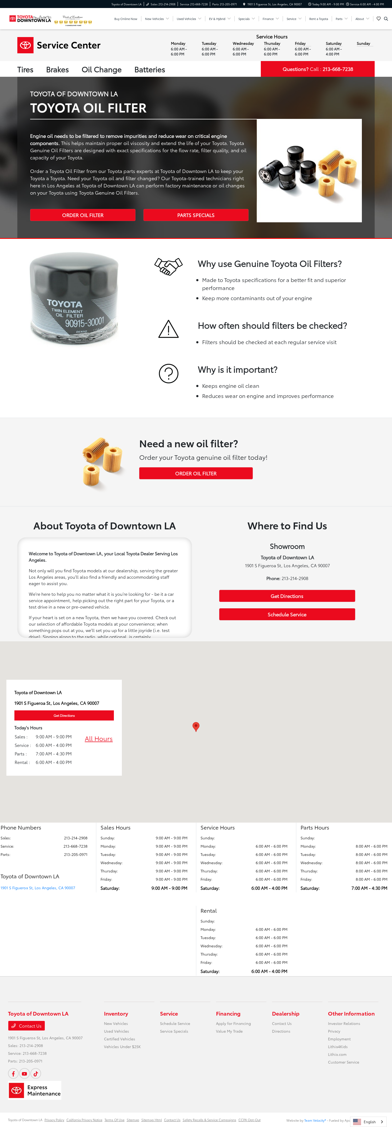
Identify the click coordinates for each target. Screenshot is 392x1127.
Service (169, 1013)
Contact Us (30, 1026)
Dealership (285, 1013)
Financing (228, 1013)
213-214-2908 (75, 837)
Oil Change (102, 68)
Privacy (334, 1031)
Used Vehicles (116, 1031)
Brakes (57, 68)
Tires (25, 68)
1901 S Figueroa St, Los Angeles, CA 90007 (38, 887)
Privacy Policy (54, 1119)
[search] (386, 18)
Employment (339, 1038)
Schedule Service (287, 614)
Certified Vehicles (119, 1038)
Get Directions (287, 595)
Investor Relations (344, 1023)
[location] (244, 4)
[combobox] (368, 1122)
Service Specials (174, 1031)
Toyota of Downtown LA (25, 1119)
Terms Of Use (115, 1119)
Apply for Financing (233, 1023)
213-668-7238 (75, 846)
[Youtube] (24, 1073)
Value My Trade (229, 1031)
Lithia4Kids (338, 1046)
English (370, 1121)
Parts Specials (196, 214)
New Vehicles (116, 1023)
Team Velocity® (315, 1120)
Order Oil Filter (82, 214)
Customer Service (343, 1062)
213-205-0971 (75, 854)
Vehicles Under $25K (122, 1046)
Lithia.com (337, 1054)
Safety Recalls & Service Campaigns (209, 1119)
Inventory (116, 1013)
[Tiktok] (35, 1073)
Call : (318, 68)
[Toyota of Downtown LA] (30, 18)
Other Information (351, 1013)
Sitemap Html (151, 1119)
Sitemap (133, 1119)
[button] (196, 727)
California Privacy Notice (84, 1119)
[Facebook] (13, 1073)
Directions (281, 1031)
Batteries (149, 68)
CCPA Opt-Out (249, 1119)
